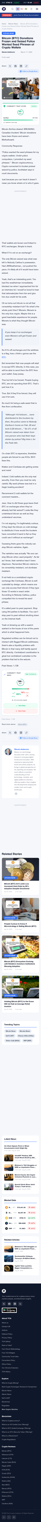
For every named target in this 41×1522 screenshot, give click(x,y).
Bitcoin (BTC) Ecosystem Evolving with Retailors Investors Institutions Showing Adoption (19, 963)
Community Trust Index (10, 1356)
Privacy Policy (7, 1338)
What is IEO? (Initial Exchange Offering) (16, 1428)
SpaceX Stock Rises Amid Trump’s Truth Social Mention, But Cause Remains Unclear (25, 1187)
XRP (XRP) (27, 1041)
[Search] (12, 9)
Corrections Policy (8, 1360)
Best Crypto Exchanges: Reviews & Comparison (19, 1387)
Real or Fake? (7, 1345)
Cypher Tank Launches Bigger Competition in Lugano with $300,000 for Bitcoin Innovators (24, 1269)
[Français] (22, 9)
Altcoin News (6, 1394)
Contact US (6, 1326)
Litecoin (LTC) (7, 1458)
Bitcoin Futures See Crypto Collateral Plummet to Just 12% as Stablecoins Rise (25, 1177)
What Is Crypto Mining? (10, 1383)
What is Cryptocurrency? (11, 1421)
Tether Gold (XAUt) (12, 1041)
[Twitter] (10, 66)
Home (4, 24)
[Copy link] (26, 66)
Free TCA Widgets (8, 1353)
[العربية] (26, 9)
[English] (18, 9)
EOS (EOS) (6, 1470)
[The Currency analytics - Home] (4, 9)
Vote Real (21, 705)
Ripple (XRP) (6, 1466)
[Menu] (37, 9)
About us (5, 1323)
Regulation (6, 1405)
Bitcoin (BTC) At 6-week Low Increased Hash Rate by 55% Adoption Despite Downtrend (16, 886)
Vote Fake (22, 711)
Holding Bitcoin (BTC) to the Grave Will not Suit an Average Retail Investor (19, 1003)
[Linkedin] (21, 66)
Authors (4, 1330)
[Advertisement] (20, 215)
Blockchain (6, 1402)
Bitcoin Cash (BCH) (9, 1462)
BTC (4, 357)
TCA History (6, 1372)
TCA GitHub (6, 1341)
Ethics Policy (6, 1364)
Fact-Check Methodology (11, 1349)
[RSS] (20, 1304)
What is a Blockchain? (10, 1436)
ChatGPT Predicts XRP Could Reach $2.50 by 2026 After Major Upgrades (25, 1158)
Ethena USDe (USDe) (26, 1036)
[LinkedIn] (15, 1304)
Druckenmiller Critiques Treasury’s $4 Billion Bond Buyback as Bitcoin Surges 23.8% (25, 1259)
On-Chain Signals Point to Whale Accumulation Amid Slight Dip (16, 1147)
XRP (3, 1500)
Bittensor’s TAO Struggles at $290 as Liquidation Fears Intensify (26, 1167)
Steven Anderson (21, 749)
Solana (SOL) (6, 1496)
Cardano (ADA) (7, 1503)
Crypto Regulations (9, 1439)
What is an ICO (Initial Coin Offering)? (15, 1424)
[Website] (16, 793)
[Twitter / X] (4, 1304)
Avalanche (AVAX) (8, 1477)
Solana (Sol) (6, 1481)
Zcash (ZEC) (6, 1473)
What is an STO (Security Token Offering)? (17, 1432)
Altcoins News (25, 1031)
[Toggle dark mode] (31, 9)
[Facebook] (15, 66)
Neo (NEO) (6, 1485)
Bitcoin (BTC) (22, 724)
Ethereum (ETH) (7, 1454)
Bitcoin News (13, 24)
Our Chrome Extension (10, 1368)
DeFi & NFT (10, 1036)
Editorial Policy (7, 1334)
